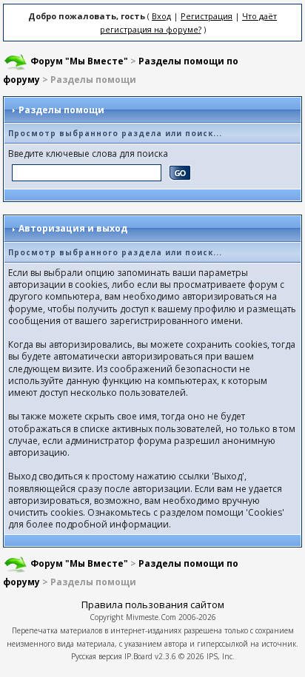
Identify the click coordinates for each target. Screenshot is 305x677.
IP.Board (138, 656)
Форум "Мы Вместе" (79, 61)
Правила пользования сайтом (152, 604)
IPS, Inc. (221, 656)
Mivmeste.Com (151, 617)
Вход (161, 15)
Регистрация (206, 15)
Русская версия (96, 656)
